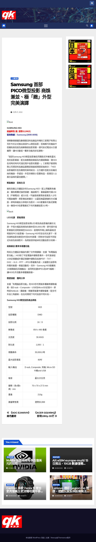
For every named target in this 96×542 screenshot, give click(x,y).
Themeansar (62, 538)
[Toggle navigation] (45, 26)
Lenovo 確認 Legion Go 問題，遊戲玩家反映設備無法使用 (70, 491)
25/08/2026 (59, 496)
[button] (87, 26)
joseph (23, 468)
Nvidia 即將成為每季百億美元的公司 (24, 462)
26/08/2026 (59, 468)
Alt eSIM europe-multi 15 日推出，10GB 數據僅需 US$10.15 (70, 464)
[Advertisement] (32, 55)
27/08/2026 (12, 468)
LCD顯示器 (14, 78)
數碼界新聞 (10, 457)
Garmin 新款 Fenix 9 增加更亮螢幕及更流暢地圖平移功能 (24, 491)
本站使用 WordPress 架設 (35, 538)
